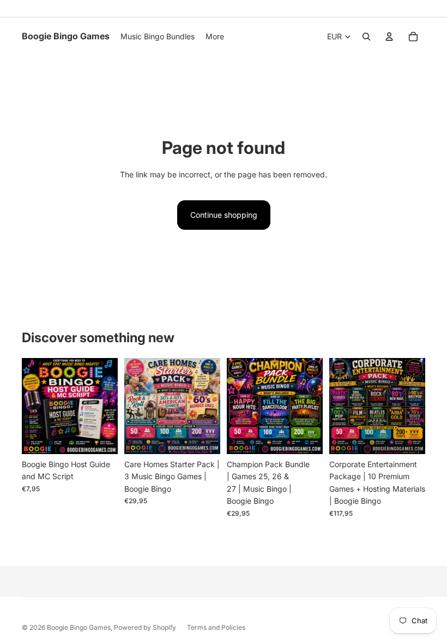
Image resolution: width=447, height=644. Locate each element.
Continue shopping (223, 214)
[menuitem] (214, 36)
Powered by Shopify (145, 627)
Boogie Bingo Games (79, 627)
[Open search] (366, 37)
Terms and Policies (216, 627)
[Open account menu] (389, 37)
